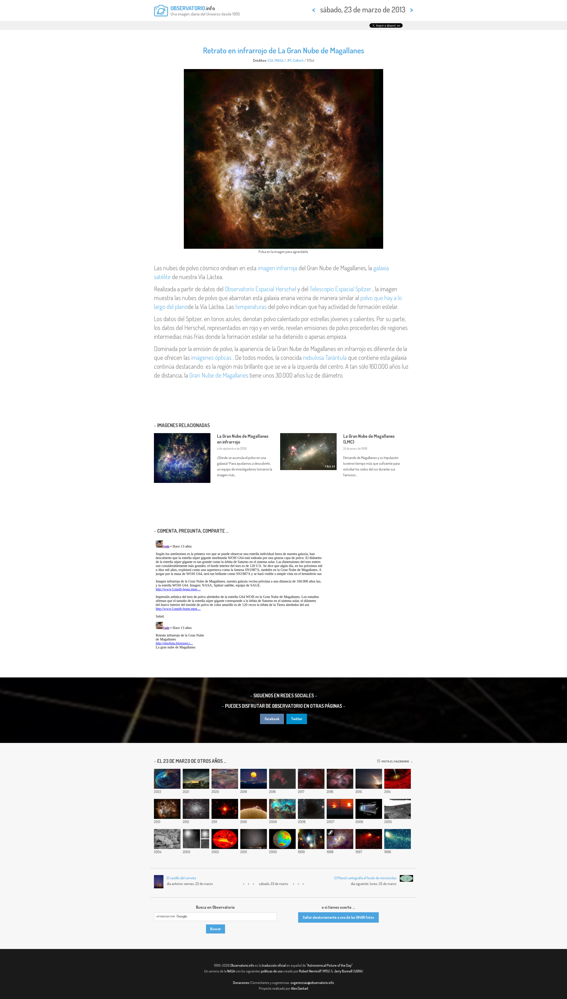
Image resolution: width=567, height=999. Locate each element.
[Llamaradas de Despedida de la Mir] (253, 839)
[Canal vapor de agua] (225, 839)
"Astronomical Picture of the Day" (329, 965)
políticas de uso (272, 971)
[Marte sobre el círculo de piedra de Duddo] (196, 779)
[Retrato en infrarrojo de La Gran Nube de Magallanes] (167, 809)
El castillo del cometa (181, 878)
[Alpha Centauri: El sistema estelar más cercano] (196, 839)
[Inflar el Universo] (368, 809)
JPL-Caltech (295, 60)
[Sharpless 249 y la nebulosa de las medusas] (282, 779)
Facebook (272, 719)
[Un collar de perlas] (368, 839)
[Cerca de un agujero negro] (397, 779)
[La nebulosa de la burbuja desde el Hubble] (167, 779)
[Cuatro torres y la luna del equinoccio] (253, 779)
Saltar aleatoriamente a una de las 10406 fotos (338, 917)
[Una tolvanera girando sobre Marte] (397, 809)
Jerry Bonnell (343, 971)
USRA (358, 971)
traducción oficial (274, 965)
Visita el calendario (394, 761)
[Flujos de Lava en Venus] (167, 839)
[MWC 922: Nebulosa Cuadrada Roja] (225, 809)
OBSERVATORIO (188, 8)
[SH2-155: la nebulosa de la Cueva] (311, 779)
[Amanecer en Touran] (340, 809)
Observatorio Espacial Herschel (260, 289)
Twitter (296, 719)
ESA (270, 60)
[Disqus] (283, 594)
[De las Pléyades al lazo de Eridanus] (225, 779)
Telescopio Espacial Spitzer (340, 289)
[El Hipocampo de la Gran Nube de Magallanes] (282, 809)
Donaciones (241, 982)
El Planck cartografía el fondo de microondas (365, 878)
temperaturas (251, 306)
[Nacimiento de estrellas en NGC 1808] (340, 839)
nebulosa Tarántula (325, 357)
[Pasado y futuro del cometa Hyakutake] (397, 839)
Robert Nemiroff (310, 971)
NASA (280, 60)
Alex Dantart (299, 988)
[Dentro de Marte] (282, 839)
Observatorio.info (242, 965)
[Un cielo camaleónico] (311, 839)
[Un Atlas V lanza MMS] (368, 779)
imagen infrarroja (277, 268)
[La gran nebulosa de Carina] (340, 779)
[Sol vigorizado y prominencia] (253, 809)
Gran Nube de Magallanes (218, 375)
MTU (326, 971)
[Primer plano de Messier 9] (196, 809)
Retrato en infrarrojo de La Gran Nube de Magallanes (283, 50)
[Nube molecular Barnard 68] (311, 809)
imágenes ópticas (211, 357)
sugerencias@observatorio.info (312, 982)
